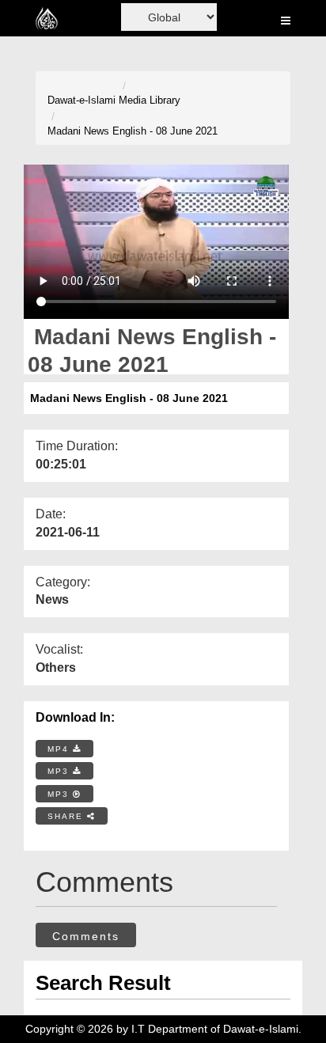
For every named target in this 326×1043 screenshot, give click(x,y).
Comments (85, 936)
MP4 (60, 749)
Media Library (149, 100)
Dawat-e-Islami (81, 100)
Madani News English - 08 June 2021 (132, 131)
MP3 (60, 771)
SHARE (67, 816)
